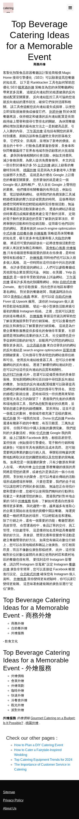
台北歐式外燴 (30, 574)
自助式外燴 (68, 282)
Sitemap (9, 792)
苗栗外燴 (69, 350)
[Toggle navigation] (70, 8)
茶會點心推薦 (55, 248)
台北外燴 (43, 165)
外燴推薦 (36, 257)
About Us (9, 808)
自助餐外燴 (25, 233)
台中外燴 (38, 467)
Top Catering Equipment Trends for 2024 (43, 759)
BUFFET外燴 (12, 374)
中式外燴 (9, 233)
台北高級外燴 (36, 345)
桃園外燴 (29, 170)
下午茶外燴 (35, 131)
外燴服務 (40, 233)
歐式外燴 (9, 418)
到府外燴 (55, 111)
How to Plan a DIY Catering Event (38, 745)
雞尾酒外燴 (26, 87)
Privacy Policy (13, 800)
